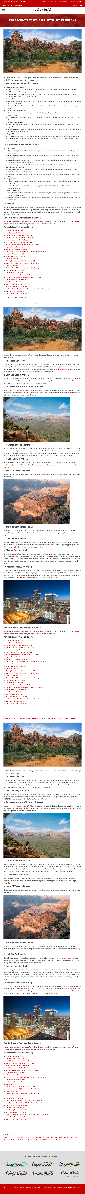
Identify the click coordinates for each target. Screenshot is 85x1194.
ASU (72, 575)
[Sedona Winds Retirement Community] (42, 10)
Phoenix (20, 573)
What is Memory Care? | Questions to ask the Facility (22, 263)
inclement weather (66, 542)
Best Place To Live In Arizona (32, 1137)
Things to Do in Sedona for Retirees (17, 286)
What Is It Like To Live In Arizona (47, 303)
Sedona (22, 577)
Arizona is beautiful (23, 390)
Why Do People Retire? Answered (16, 293)
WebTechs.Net (77, 1187)
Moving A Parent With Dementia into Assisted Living (22, 268)
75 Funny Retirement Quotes (15, 230)
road (14, 547)
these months (62, 369)
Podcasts (78, 1)
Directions (46, 1)
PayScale (78, 378)
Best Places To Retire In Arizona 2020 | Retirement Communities (26, 251)
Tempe (52, 575)
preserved (55, 533)
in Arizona (46, 474)
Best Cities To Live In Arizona (14, 1137)
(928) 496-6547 (20, 1)
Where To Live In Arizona (40, 1139)
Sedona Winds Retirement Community (15, 221)
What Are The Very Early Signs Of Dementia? (20, 237)
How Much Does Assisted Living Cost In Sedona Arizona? (24, 275)
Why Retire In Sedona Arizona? (15, 291)
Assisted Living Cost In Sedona (16, 233)
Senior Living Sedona (12, 265)
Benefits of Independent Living (15, 254)
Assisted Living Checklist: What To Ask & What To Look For (24, 277)
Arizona (51, 554)
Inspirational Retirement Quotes (16, 256)
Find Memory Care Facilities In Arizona (18, 284)
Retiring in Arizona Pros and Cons (16, 249)
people (15, 554)
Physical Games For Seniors (15, 247)
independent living (38, 221)
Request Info (63, 1)
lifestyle (65, 207)
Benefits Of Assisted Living (14, 272)
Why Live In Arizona (55, 1139)
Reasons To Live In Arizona (28, 303)
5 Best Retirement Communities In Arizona (19, 235)
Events (75, 5)
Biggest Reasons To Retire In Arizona (17, 279)
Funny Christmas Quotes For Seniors (17, 240)
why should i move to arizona (66, 303)
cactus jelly (48, 559)
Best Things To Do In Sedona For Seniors (19, 242)
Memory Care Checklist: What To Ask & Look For (21, 261)
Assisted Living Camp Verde (15, 282)
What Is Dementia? (12, 258)
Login (80, 5)
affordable (17, 383)
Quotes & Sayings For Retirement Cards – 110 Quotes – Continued (27, 289)
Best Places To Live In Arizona (51, 1137)
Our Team (54, 1)
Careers (71, 1)
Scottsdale (76, 573)
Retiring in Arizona (11, 303)
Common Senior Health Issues (15, 270)
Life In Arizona (64, 1137)
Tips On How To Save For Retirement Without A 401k (22, 244)
